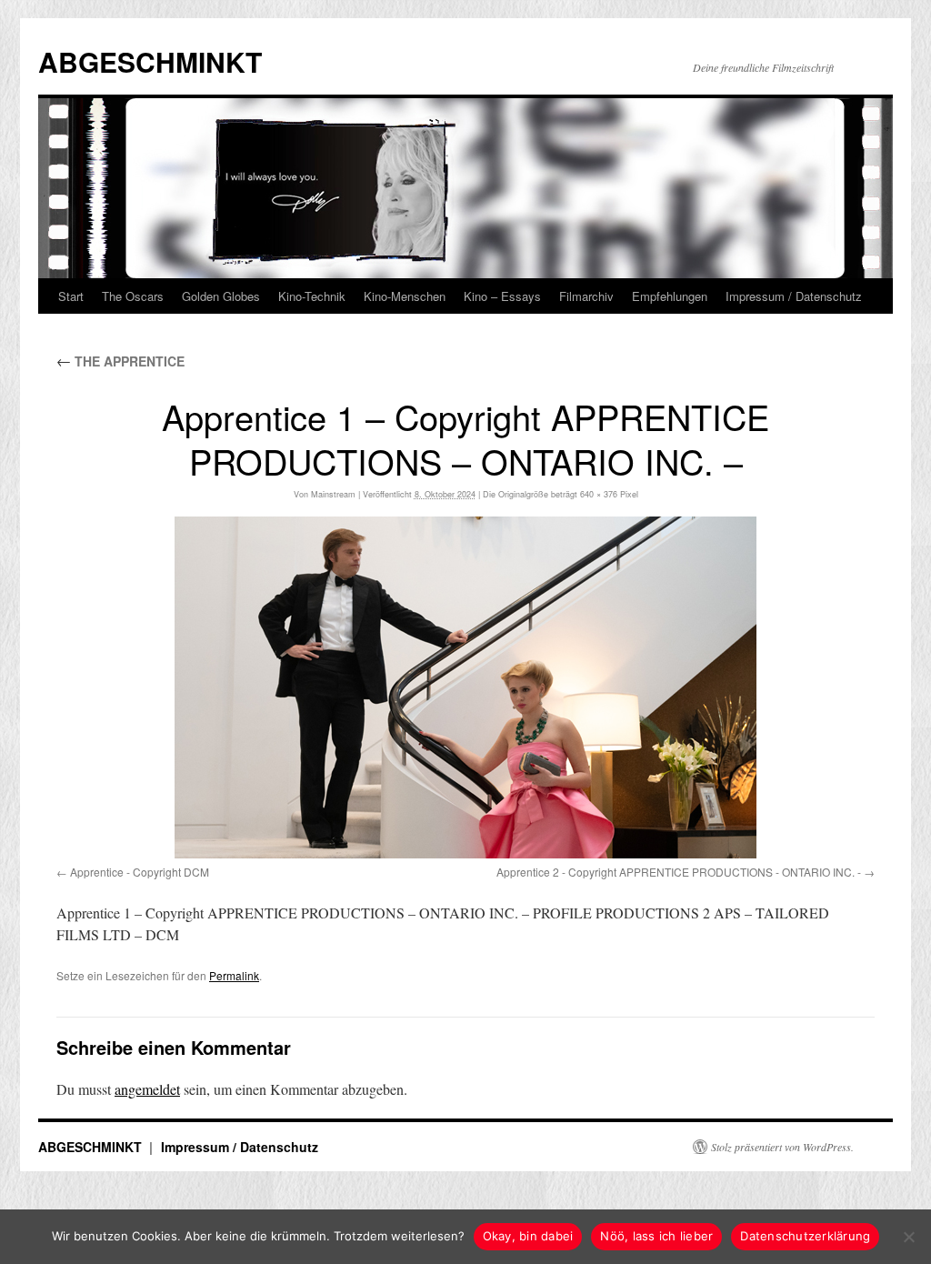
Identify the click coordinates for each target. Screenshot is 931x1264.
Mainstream (333, 494)
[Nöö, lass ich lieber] (908, 1237)
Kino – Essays (502, 296)
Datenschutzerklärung (805, 1236)
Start (71, 296)
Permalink (234, 975)
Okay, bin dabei (528, 1236)
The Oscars (133, 296)
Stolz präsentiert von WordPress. (782, 1146)
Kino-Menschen (404, 296)
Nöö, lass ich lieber (656, 1236)
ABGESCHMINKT (150, 61)
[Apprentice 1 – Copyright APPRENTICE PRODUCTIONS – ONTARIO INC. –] (465, 687)
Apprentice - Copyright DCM (139, 871)
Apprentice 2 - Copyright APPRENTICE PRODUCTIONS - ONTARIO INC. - (678, 871)
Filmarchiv (586, 296)
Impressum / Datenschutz (794, 296)
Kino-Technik (311, 296)
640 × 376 (598, 494)
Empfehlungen (669, 296)
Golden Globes (221, 296)
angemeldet (147, 1088)
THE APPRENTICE (120, 361)
